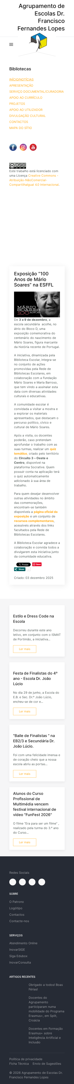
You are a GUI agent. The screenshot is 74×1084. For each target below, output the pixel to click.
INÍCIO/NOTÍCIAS (21, 79)
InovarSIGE (17, 949)
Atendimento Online (23, 943)
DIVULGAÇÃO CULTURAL (27, 116)
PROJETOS (17, 104)
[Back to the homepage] (37, 44)
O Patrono (16, 902)
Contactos (16, 914)
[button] (11, 44)
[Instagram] (22, 882)
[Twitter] (32, 882)
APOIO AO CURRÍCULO (25, 97)
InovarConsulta (20, 962)
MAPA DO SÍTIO (20, 128)
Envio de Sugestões (47, 1063)
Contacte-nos (19, 921)
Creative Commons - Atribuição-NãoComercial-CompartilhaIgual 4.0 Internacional (34, 180)
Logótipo (15, 908)
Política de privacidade (25, 1059)
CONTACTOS (18, 122)
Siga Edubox (18, 956)
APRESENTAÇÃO (21, 85)
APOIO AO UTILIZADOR (26, 110)
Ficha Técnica (19, 1063)
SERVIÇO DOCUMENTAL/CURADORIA (36, 91)
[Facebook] (12, 882)
